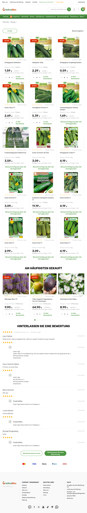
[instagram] (39, 507)
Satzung (24, 500)
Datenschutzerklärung (28, 497)
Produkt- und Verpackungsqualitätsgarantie (76, 492)
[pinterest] (52, 507)
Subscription (47, 485)
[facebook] (34, 507)
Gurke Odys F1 (9, 243)
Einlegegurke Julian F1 (67, 153)
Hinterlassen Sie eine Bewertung (55, 453)
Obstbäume (74, 16)
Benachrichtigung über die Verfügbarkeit (71, 123)
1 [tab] (35, 320)
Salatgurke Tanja (37, 62)
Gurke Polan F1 (37, 243)
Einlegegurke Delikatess (13, 62)
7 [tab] (49, 320)
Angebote (16, 16)
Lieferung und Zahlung (16, 2)
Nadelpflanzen (51, 16)
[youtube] (43, 507)
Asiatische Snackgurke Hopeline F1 (43, 198)
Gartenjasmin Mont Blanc (68, 299)
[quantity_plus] (12, 77)
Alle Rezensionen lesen (31, 453)
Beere (82, 16)
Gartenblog (81, 2)
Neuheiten (25, 16)
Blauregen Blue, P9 (11, 299)
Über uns (5, 2)
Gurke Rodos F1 (65, 243)
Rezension (70, 498)
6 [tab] (47, 320)
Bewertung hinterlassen (46, 2)
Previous (6, 293)
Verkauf (24, 487)
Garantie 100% (71, 496)
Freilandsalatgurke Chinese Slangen (69, 108)
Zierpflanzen (40, 16)
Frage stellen (59, 2)
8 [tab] (52, 320)
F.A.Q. (45, 495)
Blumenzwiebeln (63, 16)
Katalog (5, 16)
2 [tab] (37, 320)
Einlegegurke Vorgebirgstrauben (70, 62)
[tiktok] (48, 507)
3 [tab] (39, 320)
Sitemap (45, 492)
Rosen (32, 16)
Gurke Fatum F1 (10, 107)
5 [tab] (44, 320)
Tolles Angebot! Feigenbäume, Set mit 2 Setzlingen (42, 300)
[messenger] (30, 507)
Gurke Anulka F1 (65, 198)
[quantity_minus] (6, 77)
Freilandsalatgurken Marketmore (15, 153)
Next (81, 293)
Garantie (27, 2)
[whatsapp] (57, 507)
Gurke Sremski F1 (10, 198)
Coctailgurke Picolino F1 (40, 107)
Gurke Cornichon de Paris (40, 153)
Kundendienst (26, 492)
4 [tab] (42, 320)
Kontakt (35, 2)
